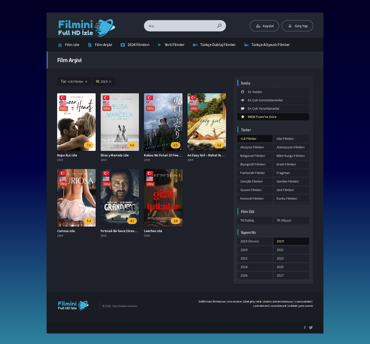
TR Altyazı (284, 220)
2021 (280, 249)
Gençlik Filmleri (251, 181)
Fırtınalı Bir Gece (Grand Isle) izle (125, 231)
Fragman (283, 172)
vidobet (292, 306)
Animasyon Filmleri (291, 147)
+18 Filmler (248, 138)
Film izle (72, 44)
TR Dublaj (247, 220)
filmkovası (219, 301)
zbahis (267, 301)
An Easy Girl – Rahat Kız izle (208, 155)
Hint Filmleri (285, 190)
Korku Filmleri (287, 198)
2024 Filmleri (138, 44)
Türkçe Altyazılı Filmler (270, 44)
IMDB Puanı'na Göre (262, 116)
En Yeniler (255, 92)
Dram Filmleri (286, 164)
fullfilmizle (205, 301)
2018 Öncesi (249, 241)
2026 (243, 275)
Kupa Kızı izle (67, 155)
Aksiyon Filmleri (252, 147)
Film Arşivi (103, 44)
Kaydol (268, 26)
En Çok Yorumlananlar (264, 108)
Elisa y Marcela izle (115, 155)
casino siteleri (303, 301)
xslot (259, 301)
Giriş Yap (301, 26)
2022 (243, 258)
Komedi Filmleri (252, 198)
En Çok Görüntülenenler (265, 100)
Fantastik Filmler (252, 172)
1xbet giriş (249, 301)
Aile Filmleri (285, 138)
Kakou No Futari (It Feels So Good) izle (172, 155)
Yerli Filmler (174, 44)
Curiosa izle (66, 231)
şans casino (306, 306)
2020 (243, 249)
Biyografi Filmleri (253, 164)
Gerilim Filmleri (288, 181)
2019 (280, 241)
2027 (280, 275)
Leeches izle (153, 231)
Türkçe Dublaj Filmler (218, 44)
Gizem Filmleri (251, 190)
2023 (280, 258)
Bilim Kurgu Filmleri (291, 155)
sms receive (234, 301)
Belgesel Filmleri (252, 155)
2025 (280, 267)
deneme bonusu (282, 301)
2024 (243, 267)
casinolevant (261, 306)
